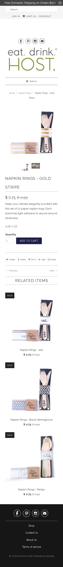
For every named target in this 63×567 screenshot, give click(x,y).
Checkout (44, 16)
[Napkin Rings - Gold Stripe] (31, 131)
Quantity (10, 234)
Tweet (12, 259)
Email (53, 259)
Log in (16, 16)
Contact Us (31, 532)
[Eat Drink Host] (31, 60)
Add (43, 259)
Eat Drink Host (25, 556)
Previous (13, 270)
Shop (31, 525)
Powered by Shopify (43, 556)
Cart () (31, 16)
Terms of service (31, 546)
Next (52, 270)
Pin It (33, 259)
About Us (31, 539)
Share (23, 259)
